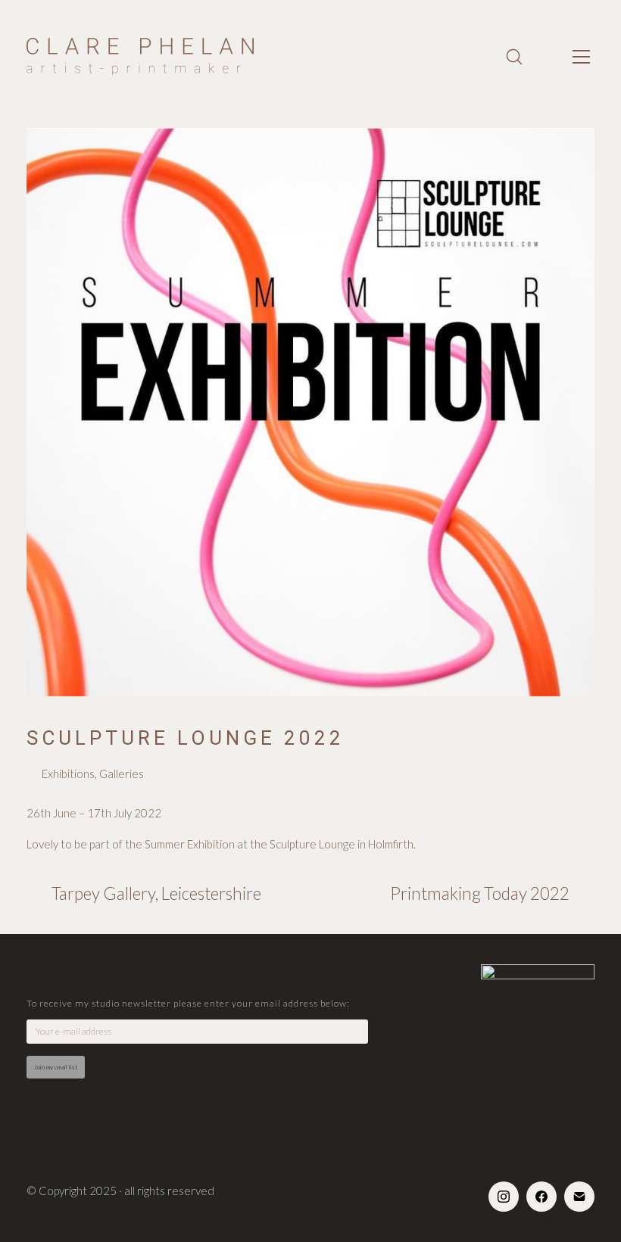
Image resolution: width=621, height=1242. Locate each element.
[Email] (579, 1196)
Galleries (121, 773)
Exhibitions (68, 773)
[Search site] (514, 56)
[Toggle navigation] (581, 56)
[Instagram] (503, 1196)
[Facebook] (541, 1196)
